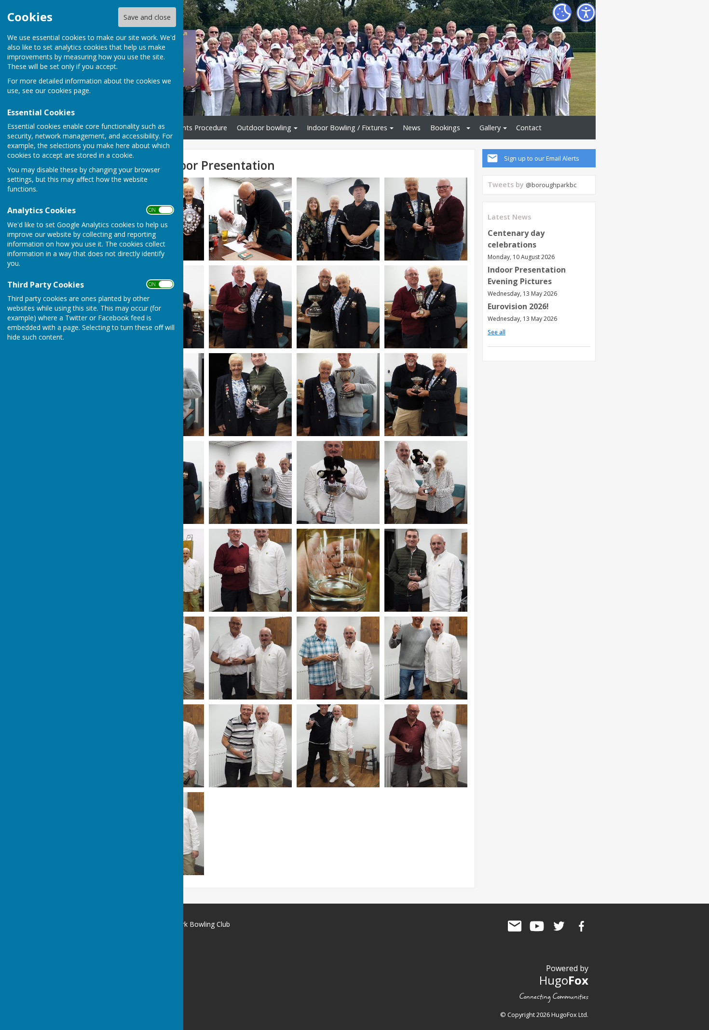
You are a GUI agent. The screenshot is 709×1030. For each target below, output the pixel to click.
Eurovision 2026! (518, 306)
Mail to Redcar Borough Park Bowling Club (514, 926)
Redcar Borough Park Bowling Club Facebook (581, 926)
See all (496, 332)
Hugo (563, 980)
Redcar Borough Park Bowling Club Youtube (537, 926)
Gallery (490, 127)
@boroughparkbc (551, 184)
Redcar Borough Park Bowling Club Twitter (559, 926)
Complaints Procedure (191, 127)
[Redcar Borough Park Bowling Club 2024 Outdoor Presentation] (250, 306)
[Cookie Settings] (562, 12)
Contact (529, 127)
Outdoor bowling (264, 127)
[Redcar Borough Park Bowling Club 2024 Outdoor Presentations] (250, 218)
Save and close (147, 17)
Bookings (445, 127)
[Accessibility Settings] (586, 12)
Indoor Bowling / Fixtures (347, 127)
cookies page (68, 90)
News (412, 127)
